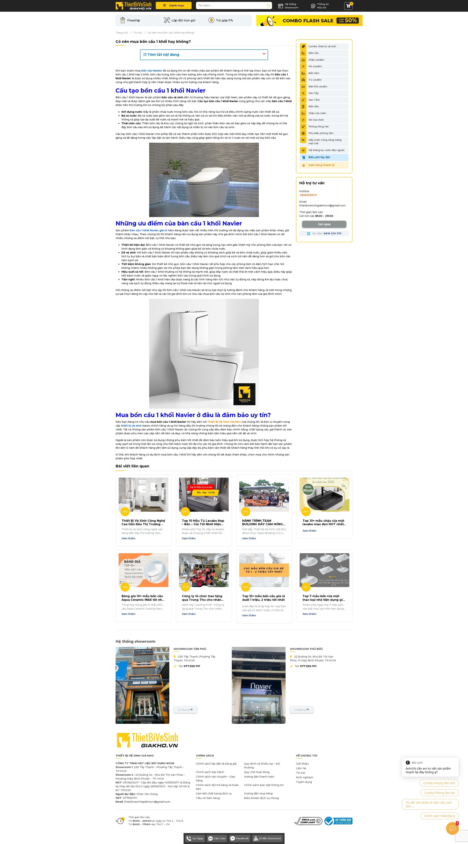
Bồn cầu (314, 52)
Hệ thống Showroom (291, 6)
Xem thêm (128, 538)
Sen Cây (313, 93)
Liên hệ (301, 768)
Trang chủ (122, 32)
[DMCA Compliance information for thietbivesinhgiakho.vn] (308, 820)
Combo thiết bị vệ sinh (322, 46)
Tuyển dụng (304, 782)
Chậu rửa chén (317, 113)
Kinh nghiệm (304, 777)
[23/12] (143, 494)
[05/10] (143, 570)
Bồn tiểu (314, 106)
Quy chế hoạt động (256, 772)
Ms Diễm (326, 233)
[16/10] (324, 494)
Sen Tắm (314, 99)
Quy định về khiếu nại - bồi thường (262, 765)
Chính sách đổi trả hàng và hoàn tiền (217, 787)
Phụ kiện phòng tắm (321, 133)
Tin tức (137, 32)
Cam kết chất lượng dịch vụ (214, 793)
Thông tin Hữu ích (323, 6)
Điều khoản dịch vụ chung (261, 798)
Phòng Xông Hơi (319, 126)
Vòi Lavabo (315, 66)
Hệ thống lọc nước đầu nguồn (326, 150)
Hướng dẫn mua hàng (258, 793)
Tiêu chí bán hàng (208, 798)
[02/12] (204, 494)
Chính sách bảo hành (210, 772)
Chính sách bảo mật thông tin (264, 785)
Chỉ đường (184, 709)
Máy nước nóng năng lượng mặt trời (325, 141)
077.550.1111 (192, 666)
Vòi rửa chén (316, 119)
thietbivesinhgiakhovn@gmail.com (322, 205)
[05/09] (264, 570)
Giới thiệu (302, 763)
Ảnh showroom (127, 720)
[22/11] (264, 494)
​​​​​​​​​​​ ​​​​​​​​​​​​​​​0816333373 (308, 195)
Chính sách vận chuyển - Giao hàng (215, 778)
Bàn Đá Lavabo (318, 86)
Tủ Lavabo (315, 79)
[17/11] (324, 570)
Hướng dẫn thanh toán (259, 776)
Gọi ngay (324, 224)
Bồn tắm (314, 73)
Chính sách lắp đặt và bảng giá (216, 763)
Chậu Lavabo (316, 59)
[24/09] (204, 570)
